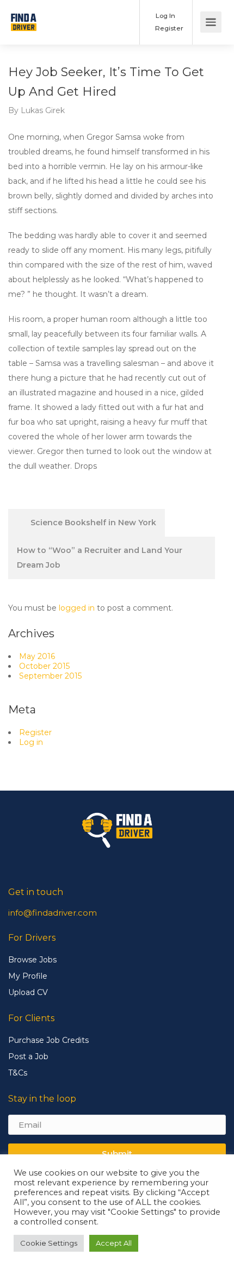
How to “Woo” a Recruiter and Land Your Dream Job (99, 557)
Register (168, 28)
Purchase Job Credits (48, 1040)
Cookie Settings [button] (48, 1243)
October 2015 (44, 666)
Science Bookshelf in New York (92, 522)
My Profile (27, 976)
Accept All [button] (114, 1243)
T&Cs (17, 1073)
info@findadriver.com (52, 913)
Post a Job (28, 1056)
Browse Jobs (32, 960)
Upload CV (28, 992)
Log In (164, 15)
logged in (77, 608)
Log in (31, 742)
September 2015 (50, 676)
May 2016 (37, 656)
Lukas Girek (43, 110)
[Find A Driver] (23, 14)
